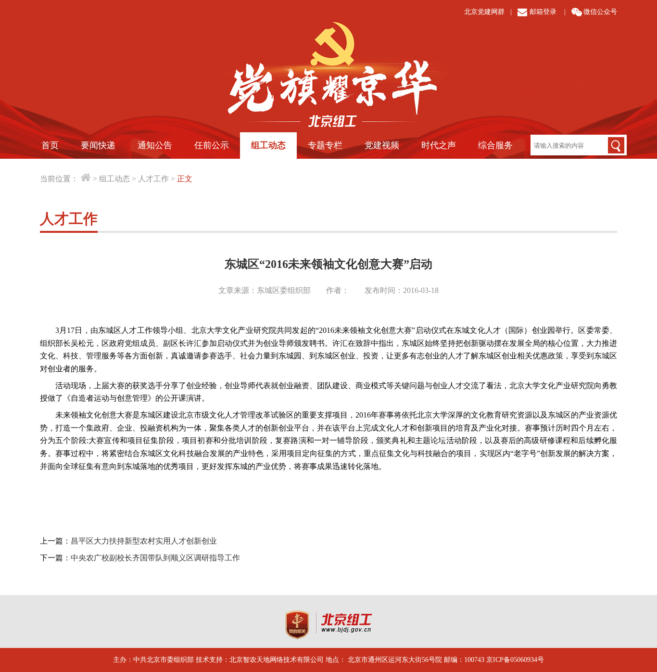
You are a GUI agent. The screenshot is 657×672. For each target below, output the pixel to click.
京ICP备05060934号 (515, 659)
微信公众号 (600, 11)
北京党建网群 (484, 11)
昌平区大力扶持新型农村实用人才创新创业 (144, 541)
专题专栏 (325, 145)
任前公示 (211, 145)
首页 (50, 145)
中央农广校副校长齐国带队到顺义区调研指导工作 (155, 558)
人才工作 (153, 179)
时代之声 (438, 145)
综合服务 (495, 145)
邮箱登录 (543, 11)
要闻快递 (98, 145)
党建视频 (382, 145)
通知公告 (155, 145)
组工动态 (268, 145)
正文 (184, 179)
